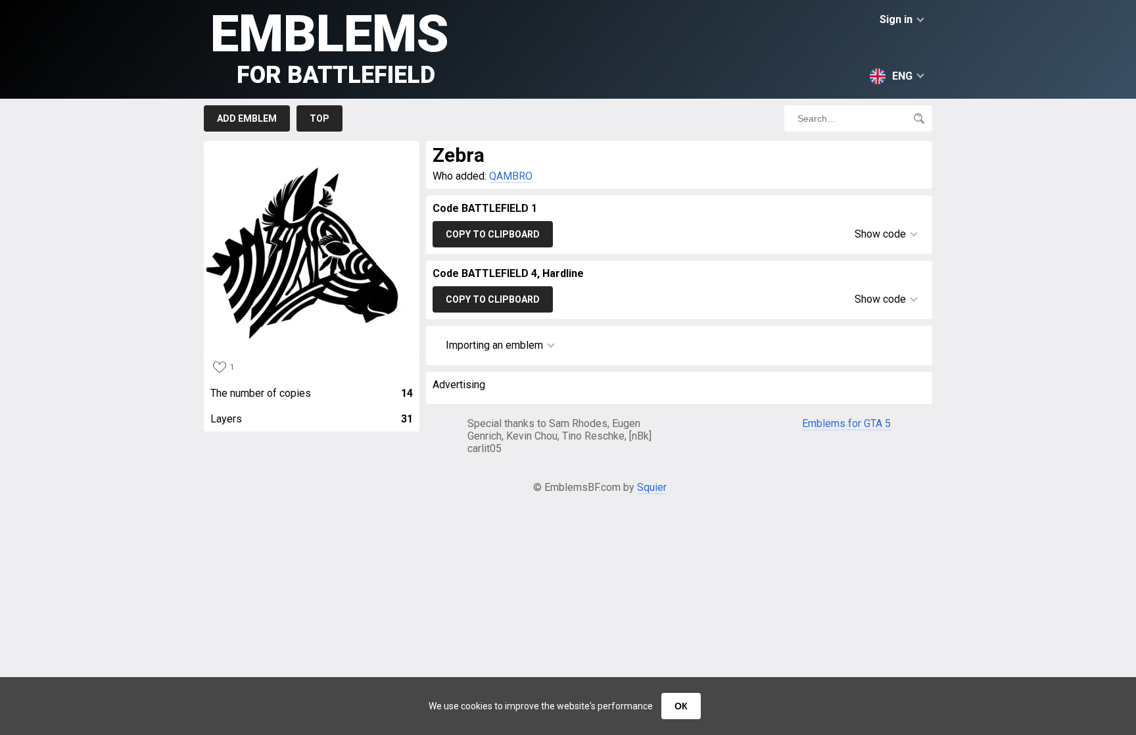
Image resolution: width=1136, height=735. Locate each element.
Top (319, 118)
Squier (652, 487)
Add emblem (247, 118)
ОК (681, 706)
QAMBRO (510, 176)
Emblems (329, 46)
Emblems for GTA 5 (846, 423)
